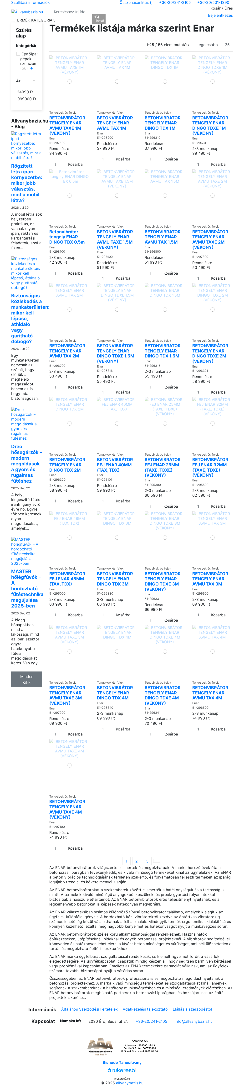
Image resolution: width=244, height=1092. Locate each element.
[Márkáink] (71, 20)
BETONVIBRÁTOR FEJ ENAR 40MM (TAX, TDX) (115, 464)
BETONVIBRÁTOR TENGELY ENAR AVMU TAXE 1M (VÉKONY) (67, 125)
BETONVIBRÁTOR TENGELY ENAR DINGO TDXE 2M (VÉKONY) (210, 353)
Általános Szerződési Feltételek (89, 1009)
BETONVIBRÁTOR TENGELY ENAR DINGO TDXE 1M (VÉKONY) (210, 125)
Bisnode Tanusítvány (122, 1062)
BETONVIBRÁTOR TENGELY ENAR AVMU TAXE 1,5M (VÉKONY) (115, 239)
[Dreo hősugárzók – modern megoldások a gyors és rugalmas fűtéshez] (26, 423)
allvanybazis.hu (129, 1083)
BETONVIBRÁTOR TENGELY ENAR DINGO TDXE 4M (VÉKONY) (163, 695)
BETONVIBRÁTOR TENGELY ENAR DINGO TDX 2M (67, 464)
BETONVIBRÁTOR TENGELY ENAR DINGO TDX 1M (163, 123)
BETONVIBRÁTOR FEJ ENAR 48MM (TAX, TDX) (67, 578)
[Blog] (87, 20)
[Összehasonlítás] (68, 105)
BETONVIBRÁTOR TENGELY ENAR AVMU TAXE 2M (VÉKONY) (210, 239)
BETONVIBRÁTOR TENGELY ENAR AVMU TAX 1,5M (163, 237)
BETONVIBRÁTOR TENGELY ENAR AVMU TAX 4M (210, 692)
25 (227, 44)
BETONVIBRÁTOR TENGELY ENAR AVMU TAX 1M (115, 123)
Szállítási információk (30, 2)
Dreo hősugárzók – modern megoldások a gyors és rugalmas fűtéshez (26, 464)
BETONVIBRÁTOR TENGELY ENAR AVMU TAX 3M (210, 578)
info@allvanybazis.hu (194, 1021)
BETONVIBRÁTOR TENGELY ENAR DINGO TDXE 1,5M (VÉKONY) (115, 353)
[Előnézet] (71, 105)
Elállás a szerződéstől (192, 1009)
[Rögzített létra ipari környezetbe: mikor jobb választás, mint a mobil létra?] (26, 145)
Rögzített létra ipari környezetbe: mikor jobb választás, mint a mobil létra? (26, 183)
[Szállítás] (79, 20)
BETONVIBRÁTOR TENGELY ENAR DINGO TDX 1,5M (163, 350)
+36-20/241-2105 (175, 2)
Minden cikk (26, 679)
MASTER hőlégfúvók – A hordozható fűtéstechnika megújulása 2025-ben (27, 589)
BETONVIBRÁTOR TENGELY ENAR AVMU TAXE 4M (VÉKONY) (67, 809)
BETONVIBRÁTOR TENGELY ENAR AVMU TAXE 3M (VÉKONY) (67, 695)
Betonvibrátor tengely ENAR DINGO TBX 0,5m (67, 237)
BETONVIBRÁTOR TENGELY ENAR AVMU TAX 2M (67, 350)
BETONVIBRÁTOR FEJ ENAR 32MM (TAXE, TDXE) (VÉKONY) (210, 467)
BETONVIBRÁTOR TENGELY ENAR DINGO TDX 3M (115, 578)
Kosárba (75, 164)
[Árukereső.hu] (122, 1071)
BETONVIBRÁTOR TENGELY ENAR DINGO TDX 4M (115, 692)
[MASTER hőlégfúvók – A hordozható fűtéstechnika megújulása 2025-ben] (26, 551)
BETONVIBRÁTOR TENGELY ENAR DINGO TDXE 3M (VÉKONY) (163, 581)
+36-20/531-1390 (213, 2)
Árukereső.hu (122, 1078)
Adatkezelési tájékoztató (145, 1009)
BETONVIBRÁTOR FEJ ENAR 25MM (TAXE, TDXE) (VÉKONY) (163, 467)
